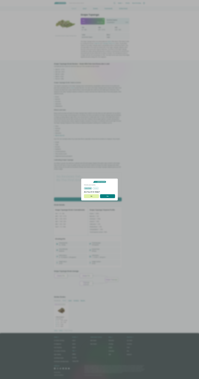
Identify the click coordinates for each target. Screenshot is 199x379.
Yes (108, 196)
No (91, 196)
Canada (96, 188)
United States (88, 188)
